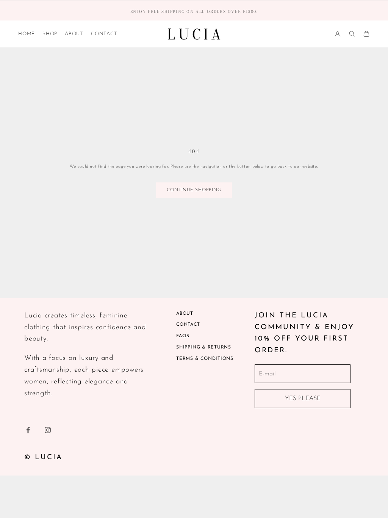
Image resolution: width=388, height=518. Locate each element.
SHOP (49, 33)
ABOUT (74, 33)
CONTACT (104, 33)
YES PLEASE (303, 399)
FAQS (182, 336)
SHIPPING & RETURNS (203, 347)
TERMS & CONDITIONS (204, 358)
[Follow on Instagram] (48, 430)
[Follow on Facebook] (28, 430)
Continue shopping (194, 190)
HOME (26, 33)
